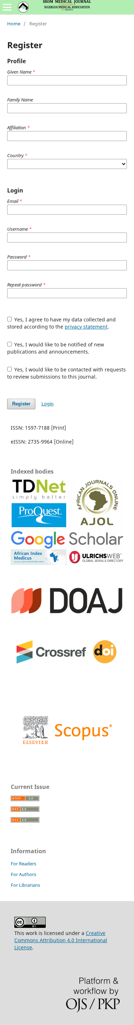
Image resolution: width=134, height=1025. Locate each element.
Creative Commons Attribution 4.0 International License (60, 940)
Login (47, 403)
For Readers (23, 863)
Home (13, 23)
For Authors (23, 874)
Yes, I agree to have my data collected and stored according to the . (61, 323)
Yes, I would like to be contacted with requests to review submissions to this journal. (66, 373)
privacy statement (86, 326)
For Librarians (25, 885)
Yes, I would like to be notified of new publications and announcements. (55, 348)
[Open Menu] (7, 7)
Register (21, 403)
